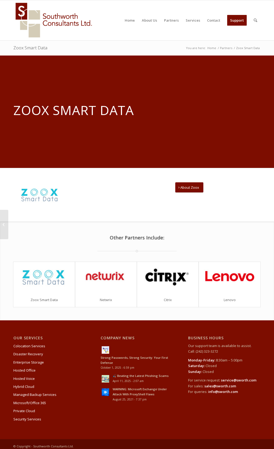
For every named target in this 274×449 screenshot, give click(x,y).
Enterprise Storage (28, 362)
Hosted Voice (24, 378)
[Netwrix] (106, 277)
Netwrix (106, 299)
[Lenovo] (229, 277)
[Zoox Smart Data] (44, 277)
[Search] (255, 20)
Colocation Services (29, 346)
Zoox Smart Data (30, 48)
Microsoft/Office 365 (29, 402)
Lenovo (230, 299)
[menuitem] (129, 20)
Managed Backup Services (34, 394)
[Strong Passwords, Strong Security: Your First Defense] (137, 349)
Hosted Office (24, 370)
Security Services (27, 419)
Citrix (168, 299)
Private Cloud (24, 410)
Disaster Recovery (28, 354)
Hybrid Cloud (23, 386)
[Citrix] (168, 277)
